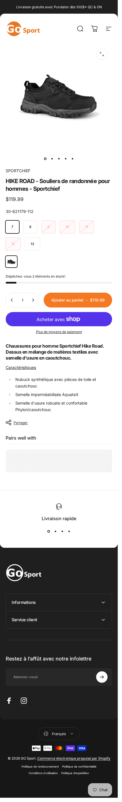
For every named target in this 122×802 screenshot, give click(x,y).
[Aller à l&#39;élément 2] (52, 158)
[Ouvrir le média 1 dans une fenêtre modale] (102, 54)
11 (86, 227)
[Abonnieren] (102, 677)
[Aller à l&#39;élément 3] (59, 158)
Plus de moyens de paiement (59, 332)
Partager (21, 423)
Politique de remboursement (40, 766)
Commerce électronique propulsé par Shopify (73, 758)
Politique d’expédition (75, 773)
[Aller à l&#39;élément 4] (65, 158)
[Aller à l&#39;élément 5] (72, 158)
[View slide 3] (62, 531)
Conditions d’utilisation (43, 773)
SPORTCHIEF (18, 170)
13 (32, 244)
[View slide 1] (48, 531)
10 (67, 227)
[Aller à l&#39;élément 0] (45, 158)
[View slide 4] (69, 531)
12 (13, 244)
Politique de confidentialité (79, 766)
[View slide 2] (55, 531)
